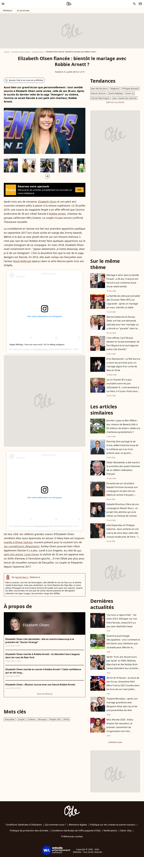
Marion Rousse (98, 93)
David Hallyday (115, 93)
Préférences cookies (72, 836)
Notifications (110, 830)
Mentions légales (78, 824)
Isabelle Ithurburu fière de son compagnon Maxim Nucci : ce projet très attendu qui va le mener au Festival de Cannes (122, 510)
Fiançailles (10, 719)
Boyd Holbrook (22, 261)
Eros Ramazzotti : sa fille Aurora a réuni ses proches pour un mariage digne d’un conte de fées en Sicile (123, 364)
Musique (42, 719)
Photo (66, 719)
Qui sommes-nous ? (55, 824)
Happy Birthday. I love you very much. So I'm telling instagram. (37, 344)
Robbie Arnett (57, 213)
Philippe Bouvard (130, 88)
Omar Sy (130, 93)
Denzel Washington (100, 98)
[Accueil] (69, 4)
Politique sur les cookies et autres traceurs (112, 824)
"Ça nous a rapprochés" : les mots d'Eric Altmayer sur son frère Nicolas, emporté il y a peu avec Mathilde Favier (121, 620)
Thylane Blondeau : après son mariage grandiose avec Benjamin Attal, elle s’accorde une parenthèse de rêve (122, 704)
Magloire (115, 88)
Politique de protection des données (29, 830)
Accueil (6, 52)
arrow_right (47, 176)
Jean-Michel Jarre (99, 88)
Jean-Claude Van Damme (124, 98)
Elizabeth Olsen (38, 52)
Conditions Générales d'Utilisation (24, 824)
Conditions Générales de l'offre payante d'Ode (76, 830)
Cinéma (31, 719)
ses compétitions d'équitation (21, 546)
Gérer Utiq (125, 830)
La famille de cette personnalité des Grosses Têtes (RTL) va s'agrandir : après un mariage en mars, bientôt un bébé (123, 301)
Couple (21, 719)
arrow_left (41, 176)
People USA (55, 719)
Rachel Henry (21, 577)
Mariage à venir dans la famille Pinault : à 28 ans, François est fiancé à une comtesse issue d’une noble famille (122, 281)
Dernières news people (21, 52)
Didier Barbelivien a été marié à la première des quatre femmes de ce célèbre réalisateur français (123, 468)
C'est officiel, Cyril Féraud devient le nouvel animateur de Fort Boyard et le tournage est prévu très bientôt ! (122, 343)
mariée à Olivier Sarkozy (18, 542)
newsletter (140, 3)
